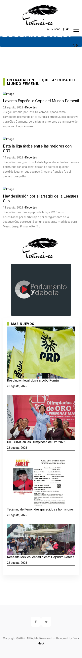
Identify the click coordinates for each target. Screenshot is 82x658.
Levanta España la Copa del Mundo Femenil (41, 100)
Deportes (31, 107)
